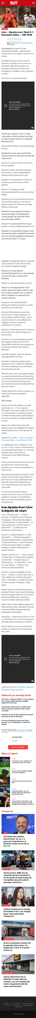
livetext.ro (15, 1005)
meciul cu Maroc (8, 447)
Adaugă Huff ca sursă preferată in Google (21, 43)
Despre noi (17, 1003)
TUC (11, 1003)
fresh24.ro (18, 1007)
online (10, 731)
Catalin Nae (18, 39)
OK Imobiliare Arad (27, 1005)
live (3, 731)
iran (23, 730)
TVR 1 (3, 732)
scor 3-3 (14, 408)
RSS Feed (7, 1005)
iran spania (29, 730)
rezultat (15, 731)
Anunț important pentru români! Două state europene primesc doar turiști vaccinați (16, 708)
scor (26, 731)
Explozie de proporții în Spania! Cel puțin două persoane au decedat (17, 715)
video (6, 732)
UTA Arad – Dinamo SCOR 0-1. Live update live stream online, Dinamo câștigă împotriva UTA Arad (18, 701)
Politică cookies (28, 1003)
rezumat (21, 731)
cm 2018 (19, 730)
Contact (5, 1003)
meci (6, 731)
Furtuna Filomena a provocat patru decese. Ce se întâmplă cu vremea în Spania (16, 722)
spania (30, 731)
